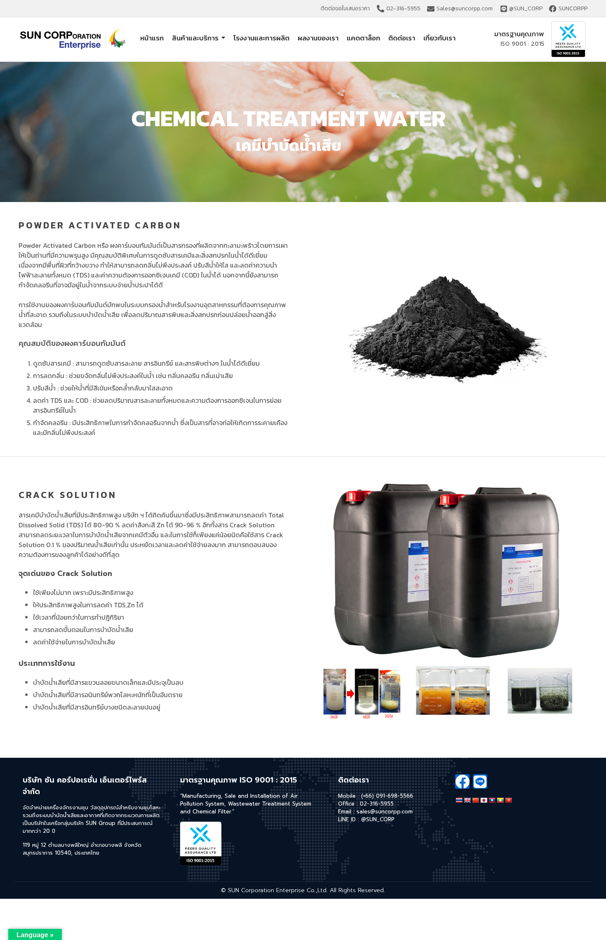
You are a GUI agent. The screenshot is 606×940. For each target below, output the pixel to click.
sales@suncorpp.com (385, 811)
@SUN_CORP (378, 819)
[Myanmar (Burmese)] (500, 800)
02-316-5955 (377, 804)
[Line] (480, 781)
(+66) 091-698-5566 (387, 796)
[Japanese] (483, 800)
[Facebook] (462, 781)
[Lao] (492, 800)
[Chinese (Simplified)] (475, 800)
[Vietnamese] (508, 800)
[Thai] (459, 800)
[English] (467, 800)
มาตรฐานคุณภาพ (519, 34)
